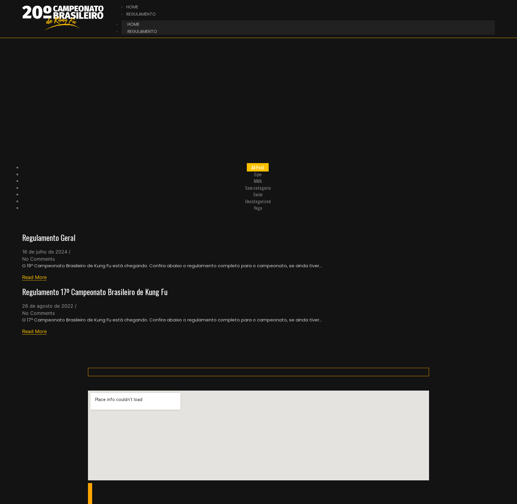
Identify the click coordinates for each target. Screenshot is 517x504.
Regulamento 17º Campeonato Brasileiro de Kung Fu (95, 291)
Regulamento (142, 31)
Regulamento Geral (48, 237)
